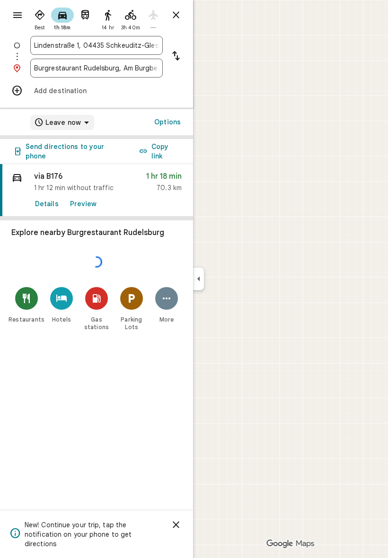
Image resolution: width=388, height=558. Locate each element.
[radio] (39, 18)
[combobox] (96, 45)
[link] (96, 190)
